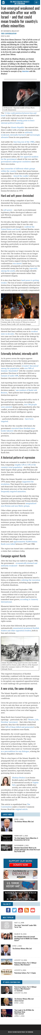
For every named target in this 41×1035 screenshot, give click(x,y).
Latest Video (7, 814)
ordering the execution (30, 580)
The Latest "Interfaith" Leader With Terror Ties (25, 926)
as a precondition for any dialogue (15, 751)
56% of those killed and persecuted (19, 727)
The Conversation (8, 33)
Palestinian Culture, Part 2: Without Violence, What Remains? (25, 964)
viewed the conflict (21, 176)
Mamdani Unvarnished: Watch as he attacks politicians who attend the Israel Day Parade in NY (27, 849)
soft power (7, 210)
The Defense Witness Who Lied (24, 821)
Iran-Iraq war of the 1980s (24, 142)
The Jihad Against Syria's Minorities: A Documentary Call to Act (26, 839)
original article (21, 809)
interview (25, 71)
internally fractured (18, 135)
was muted (17, 263)
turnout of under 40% (9, 376)
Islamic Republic (17, 127)
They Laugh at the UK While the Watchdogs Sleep (24, 1011)
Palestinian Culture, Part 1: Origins (25, 973)
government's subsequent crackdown (16, 161)
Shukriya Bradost (18, 777)
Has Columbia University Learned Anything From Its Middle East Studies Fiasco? (26, 938)
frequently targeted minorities (13, 491)
